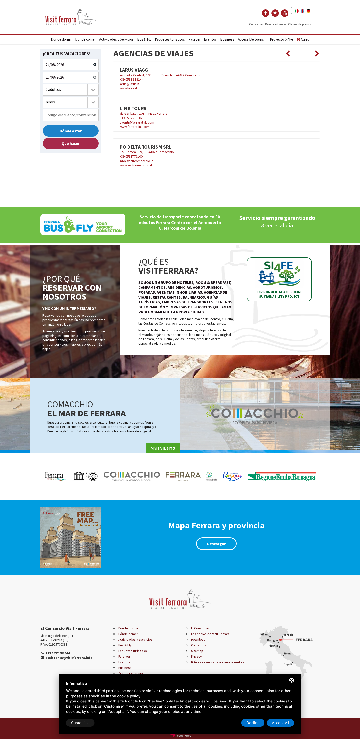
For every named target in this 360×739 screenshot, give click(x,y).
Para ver (194, 39)
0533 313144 (134, 79)
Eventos (210, 39)
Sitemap (197, 651)
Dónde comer (85, 39)
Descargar (216, 543)
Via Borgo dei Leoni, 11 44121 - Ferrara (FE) (56, 637)
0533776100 (134, 156)
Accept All (280, 722)
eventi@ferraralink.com (137, 122)
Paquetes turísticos (170, 39)
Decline (253, 722)
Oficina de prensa (299, 24)
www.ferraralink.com (135, 127)
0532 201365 (134, 118)
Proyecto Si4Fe (281, 39)
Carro (305, 39)
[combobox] (71, 90)
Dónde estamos (275, 24)
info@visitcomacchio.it (136, 161)
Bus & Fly (144, 39)
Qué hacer (71, 143)
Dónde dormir (61, 39)
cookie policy (129, 696)
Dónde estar (71, 130)
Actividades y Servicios (116, 39)
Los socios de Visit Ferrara (210, 634)
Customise (80, 722)
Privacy (196, 656)
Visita (163, 448)
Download (198, 639)
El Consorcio (254, 24)
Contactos (198, 645)
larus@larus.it (129, 84)
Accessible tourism (252, 39)
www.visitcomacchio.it (136, 165)
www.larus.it (128, 88)
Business (227, 39)
